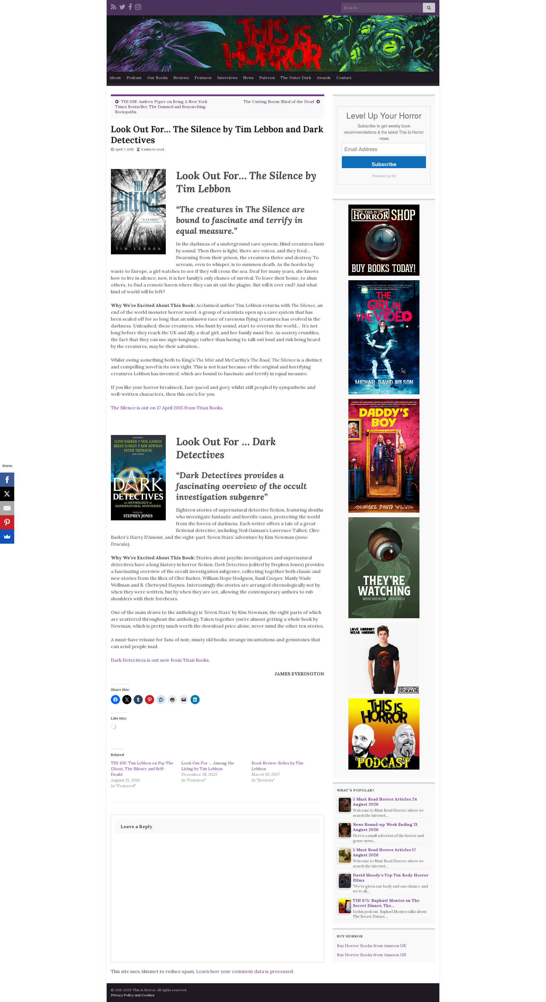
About (115, 77)
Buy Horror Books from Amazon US (371, 954)
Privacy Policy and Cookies (132, 995)
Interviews (227, 77)
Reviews (181, 77)
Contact (343, 77)
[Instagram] (138, 6)
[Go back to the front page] (273, 43)
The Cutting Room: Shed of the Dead (278, 101)
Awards (324, 77)
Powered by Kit (384, 175)
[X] (7, 494)
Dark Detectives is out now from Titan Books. (160, 660)
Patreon (267, 77)
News (248, 77)
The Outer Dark (295, 77)
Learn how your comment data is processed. (245, 971)
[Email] (7, 508)
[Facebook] (130, 6)
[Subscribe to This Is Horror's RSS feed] (113, 6)
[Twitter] (122, 6)
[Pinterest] (7, 522)
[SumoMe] (7, 536)
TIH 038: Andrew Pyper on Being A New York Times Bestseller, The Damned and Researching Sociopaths (161, 106)
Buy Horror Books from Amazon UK (371, 945)
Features (203, 77)
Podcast (134, 77)
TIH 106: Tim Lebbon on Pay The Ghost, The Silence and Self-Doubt (142, 768)
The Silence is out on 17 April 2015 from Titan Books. (167, 408)
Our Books (157, 77)
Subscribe (384, 164)
